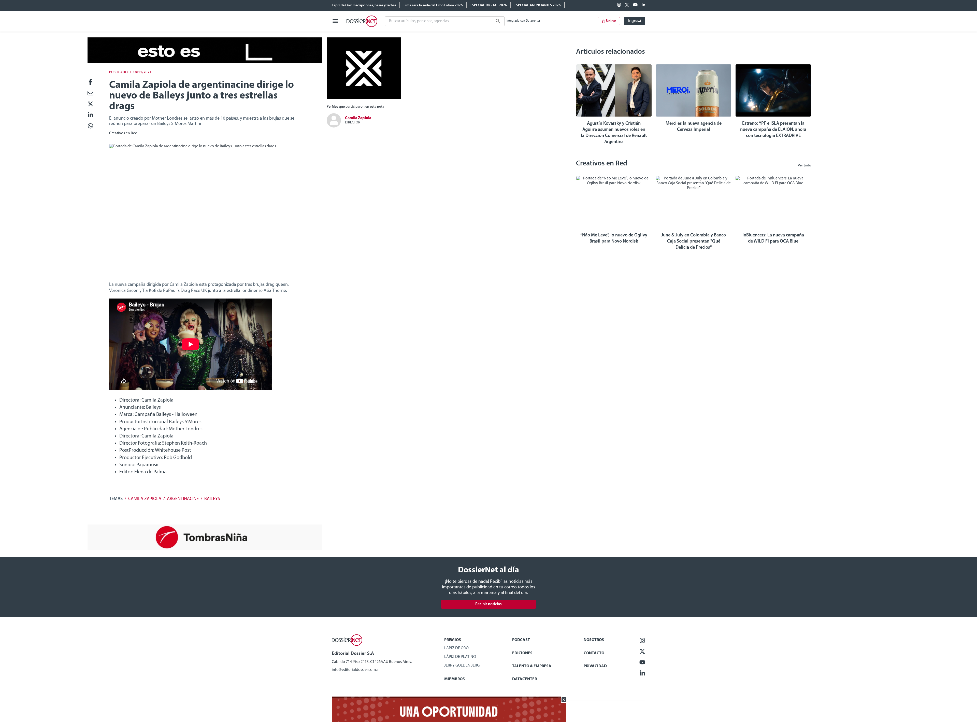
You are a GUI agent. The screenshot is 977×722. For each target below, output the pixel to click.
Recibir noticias (488, 604)
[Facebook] (619, 5)
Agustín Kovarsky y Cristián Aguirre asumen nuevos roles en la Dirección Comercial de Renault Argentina (614, 132)
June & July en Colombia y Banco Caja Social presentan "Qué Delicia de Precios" (693, 241)
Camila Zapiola (144, 499)
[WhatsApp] (90, 126)
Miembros (454, 679)
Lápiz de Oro (456, 648)
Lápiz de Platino (460, 657)
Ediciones (522, 653)
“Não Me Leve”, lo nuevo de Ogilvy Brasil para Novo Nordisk (613, 238)
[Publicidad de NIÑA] (205, 549)
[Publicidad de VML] (364, 98)
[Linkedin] (643, 5)
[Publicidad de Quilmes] (205, 62)
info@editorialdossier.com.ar (356, 670)
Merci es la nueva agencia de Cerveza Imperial (694, 126)
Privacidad (595, 666)
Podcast (521, 640)
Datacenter (524, 679)
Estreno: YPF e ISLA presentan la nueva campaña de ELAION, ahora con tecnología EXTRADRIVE (773, 129)
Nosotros (594, 640)
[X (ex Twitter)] (627, 5)
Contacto (594, 653)
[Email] (90, 93)
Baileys (212, 499)
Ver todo (804, 165)
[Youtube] (635, 5)
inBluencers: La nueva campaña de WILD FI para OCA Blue (773, 238)
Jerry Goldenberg (462, 665)
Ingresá (634, 21)
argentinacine (183, 499)
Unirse (611, 21)
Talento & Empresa (531, 666)
